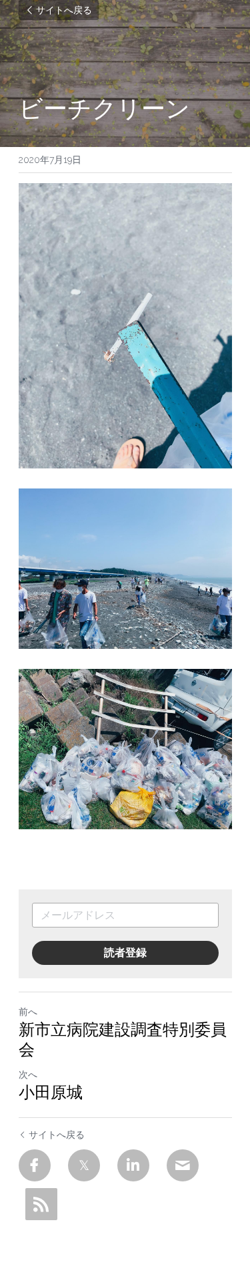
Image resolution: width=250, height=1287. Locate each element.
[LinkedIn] (133, 1165)
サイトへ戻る (64, 10)
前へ (28, 1011)
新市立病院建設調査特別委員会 (123, 1039)
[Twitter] (84, 1165)
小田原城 (51, 1092)
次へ (28, 1074)
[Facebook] (35, 1165)
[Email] (183, 1165)
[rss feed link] (41, 1204)
